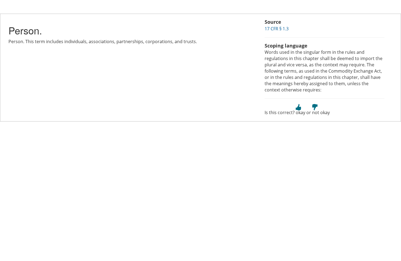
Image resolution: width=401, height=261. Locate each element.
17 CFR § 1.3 (277, 29)
